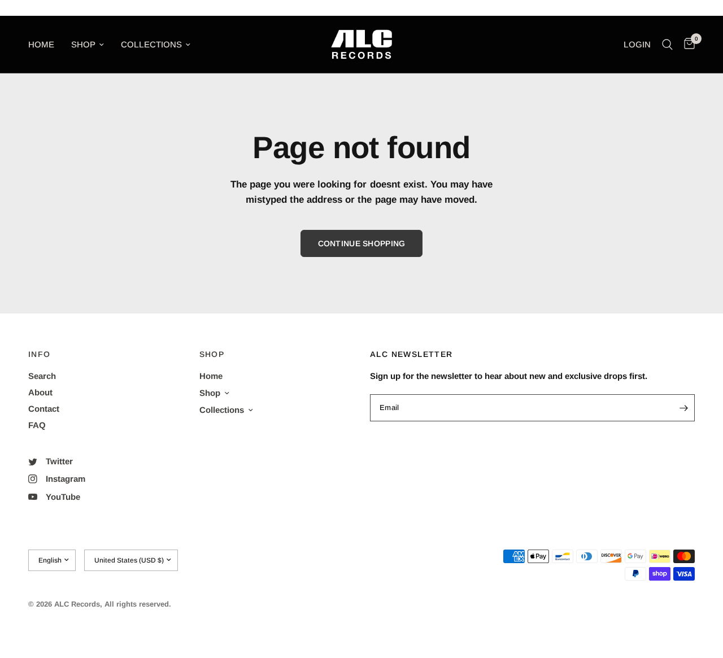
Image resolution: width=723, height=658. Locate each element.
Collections (151, 44)
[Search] (667, 44)
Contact (43, 408)
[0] (686, 44)
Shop (83, 44)
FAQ (37, 425)
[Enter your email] (683, 407)
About (40, 392)
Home (41, 44)
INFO (39, 354)
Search (42, 376)
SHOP (212, 354)
